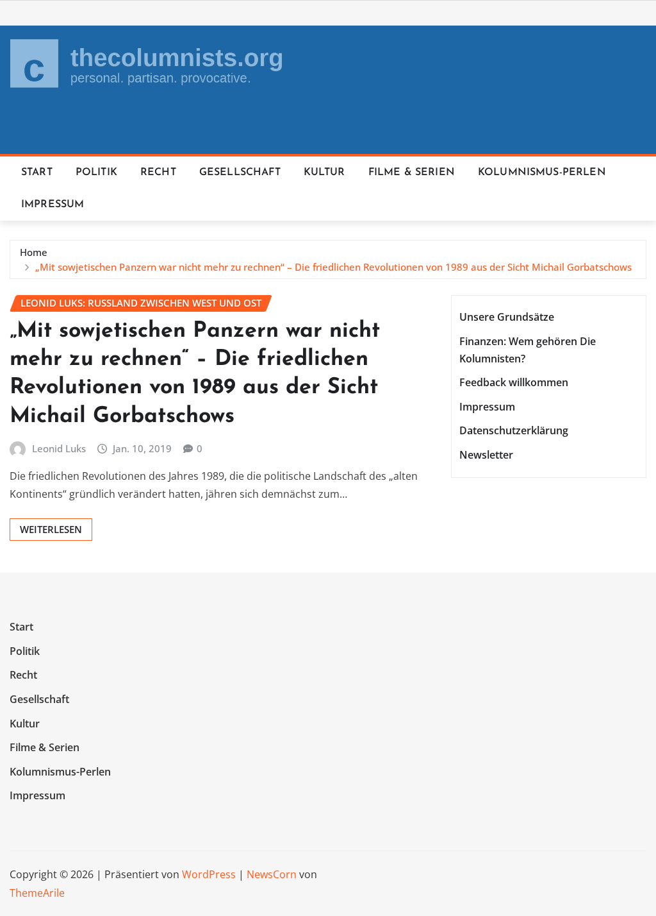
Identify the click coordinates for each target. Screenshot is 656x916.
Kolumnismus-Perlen (542, 172)
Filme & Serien (411, 172)
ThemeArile (37, 893)
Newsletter (486, 455)
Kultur (324, 172)
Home (33, 252)
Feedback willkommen (513, 383)
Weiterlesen (51, 529)
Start (37, 172)
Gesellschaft (240, 172)
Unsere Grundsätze (506, 317)
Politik (96, 172)
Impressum (52, 204)
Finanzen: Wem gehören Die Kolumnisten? (527, 350)
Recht (158, 172)
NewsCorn (272, 874)
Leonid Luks (59, 448)
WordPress (209, 874)
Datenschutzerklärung (513, 431)
